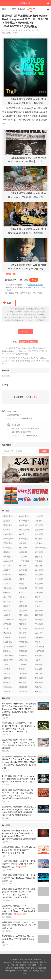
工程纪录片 (23, 651)
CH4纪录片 (7, 547)
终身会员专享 (24, 529)
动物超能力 (39, 655)
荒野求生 (22, 579)
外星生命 (22, 597)
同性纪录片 (39, 588)
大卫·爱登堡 (39, 646)
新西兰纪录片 (40, 673)
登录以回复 (27, 418)
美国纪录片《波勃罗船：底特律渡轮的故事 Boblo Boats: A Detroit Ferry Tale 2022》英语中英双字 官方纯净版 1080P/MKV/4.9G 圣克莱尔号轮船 (24, 351)
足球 (21, 601)
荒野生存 (22, 624)
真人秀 (37, 597)
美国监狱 (6, 682)
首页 (4, 8)
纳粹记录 (6, 592)
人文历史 (31, 8)
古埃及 (5, 664)
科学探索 (12, 8)
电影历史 (38, 660)
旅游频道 (23, 341)
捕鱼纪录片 (23, 691)
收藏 (10, 303)
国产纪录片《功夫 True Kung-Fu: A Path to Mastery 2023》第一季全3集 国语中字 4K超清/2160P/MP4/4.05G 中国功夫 (25, 361)
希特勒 (21, 583)
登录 (34, 279)
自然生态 (38, 556)
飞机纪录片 (39, 624)
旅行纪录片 (23, 570)
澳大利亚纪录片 (41, 547)
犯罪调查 (6, 529)
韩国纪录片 (23, 687)
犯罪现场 (38, 664)
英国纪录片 (7, 525)
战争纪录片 (39, 583)
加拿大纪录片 (8, 538)
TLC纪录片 (39, 687)
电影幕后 (6, 570)
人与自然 (22, 664)
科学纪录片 (7, 673)
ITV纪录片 (7, 633)
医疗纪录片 (7, 574)
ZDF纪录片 (23, 673)
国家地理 (38, 520)
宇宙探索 (38, 561)
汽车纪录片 (39, 574)
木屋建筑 (6, 691)
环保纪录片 (39, 678)
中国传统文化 (24, 655)
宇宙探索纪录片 (9, 655)
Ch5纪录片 (7, 579)
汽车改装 (38, 601)
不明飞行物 (23, 642)
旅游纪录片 (7, 687)
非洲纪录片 (39, 592)
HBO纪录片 (7, 556)
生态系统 (22, 637)
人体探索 (6, 615)
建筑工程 (6, 552)
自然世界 (38, 633)
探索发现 (6, 678)
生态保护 (6, 583)
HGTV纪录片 (40, 651)
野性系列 (22, 682)
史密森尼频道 (24, 561)
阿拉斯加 (6, 651)
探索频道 (6, 520)
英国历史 (38, 642)
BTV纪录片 (7, 624)
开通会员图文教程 (35, 284)
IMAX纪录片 (39, 619)
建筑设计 (38, 565)
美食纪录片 (39, 529)
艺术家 (5, 628)
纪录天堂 (25, 3)
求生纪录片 (23, 628)
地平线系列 (39, 628)
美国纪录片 (7, 516)
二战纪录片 (23, 556)
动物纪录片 (39, 534)
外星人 (37, 606)
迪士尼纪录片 (40, 570)
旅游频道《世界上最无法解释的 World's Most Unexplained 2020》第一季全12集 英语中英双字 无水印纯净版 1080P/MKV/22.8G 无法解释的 (25, 21)
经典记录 (35, 30)
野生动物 (22, 565)
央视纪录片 (39, 516)
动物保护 (6, 606)
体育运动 (22, 543)
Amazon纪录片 (9, 619)
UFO (21, 592)
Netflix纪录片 (24, 520)
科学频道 (22, 633)
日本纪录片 (23, 588)
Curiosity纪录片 (9, 561)
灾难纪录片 (39, 579)
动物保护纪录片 (9, 660)
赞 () (27, 331)
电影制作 (22, 574)
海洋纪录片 (7, 601)
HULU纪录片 (8, 597)
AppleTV (22, 646)
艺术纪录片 (7, 565)
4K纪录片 (22, 534)
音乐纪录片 (39, 552)
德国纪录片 (23, 552)
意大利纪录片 (8, 646)
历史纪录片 (23, 610)
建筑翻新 (22, 619)
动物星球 (38, 669)
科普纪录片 (23, 606)
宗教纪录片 (7, 588)
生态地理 (21, 8)
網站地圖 (37, 959)
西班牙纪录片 (40, 637)
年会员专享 (23, 525)
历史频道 (38, 538)
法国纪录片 (7, 543)
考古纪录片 (23, 547)
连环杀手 (22, 669)
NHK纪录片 (23, 538)
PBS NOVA (7, 642)
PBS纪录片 (7, 534)
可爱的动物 (23, 615)
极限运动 (22, 678)
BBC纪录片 (23, 516)
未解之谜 (33, 341)
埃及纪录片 (39, 682)
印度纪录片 (39, 615)
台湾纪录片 (7, 610)
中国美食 (38, 543)
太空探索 (6, 669)
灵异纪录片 (39, 610)
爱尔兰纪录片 (24, 660)
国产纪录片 (39, 525)
